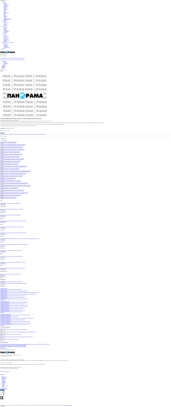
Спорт (5, 17)
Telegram (9, 130)
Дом (4, 35)
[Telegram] (3, 133)
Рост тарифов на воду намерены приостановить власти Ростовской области (11, 226)
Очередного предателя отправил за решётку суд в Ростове (9, 164)
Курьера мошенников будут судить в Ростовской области (9, 188)
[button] (4, 61)
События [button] (3, 2)
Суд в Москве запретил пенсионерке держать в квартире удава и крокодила (11, 308)
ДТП (4, 23)
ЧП (4, 21)
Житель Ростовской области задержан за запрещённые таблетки (10, 152)
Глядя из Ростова (6, 12)
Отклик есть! (6, 9)
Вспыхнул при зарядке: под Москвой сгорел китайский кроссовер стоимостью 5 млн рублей (14, 305)
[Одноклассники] (1, 133)
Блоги (5, 64)
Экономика (5, 27)
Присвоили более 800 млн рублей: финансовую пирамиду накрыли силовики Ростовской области (15, 171)
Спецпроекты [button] (4, 41)
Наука (5, 15)
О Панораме (2, 348)
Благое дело (6, 39)
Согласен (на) (2, 406)
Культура (5, 7)
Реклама (5, 16)
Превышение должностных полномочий (39, 134)
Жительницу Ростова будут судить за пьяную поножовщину (9, 169)
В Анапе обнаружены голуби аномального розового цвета (9, 316)
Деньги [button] (3, 26)
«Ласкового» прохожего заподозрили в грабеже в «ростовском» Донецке (11, 147)
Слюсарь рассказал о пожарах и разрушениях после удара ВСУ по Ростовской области (13, 283)
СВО (4, 10)
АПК (4, 29)
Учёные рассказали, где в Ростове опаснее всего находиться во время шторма (12, 59)
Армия (5, 11)
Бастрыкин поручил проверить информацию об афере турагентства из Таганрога (12, 262)
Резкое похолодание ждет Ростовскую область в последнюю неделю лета (11, 281)
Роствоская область (5, 134)
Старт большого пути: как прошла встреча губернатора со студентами (11, 250)
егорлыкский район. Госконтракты (19, 134)
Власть (5, 3)
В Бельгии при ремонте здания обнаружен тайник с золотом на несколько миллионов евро (14, 290)
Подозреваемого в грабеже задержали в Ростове (7, 178)
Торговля (5, 32)
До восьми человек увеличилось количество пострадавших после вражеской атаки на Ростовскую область (16, 336)
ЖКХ (5, 14)
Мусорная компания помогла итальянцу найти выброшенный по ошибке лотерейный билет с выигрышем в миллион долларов (19, 292)
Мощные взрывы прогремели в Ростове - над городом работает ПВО (10, 334)
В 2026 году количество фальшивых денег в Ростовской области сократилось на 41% (13, 232)
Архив (3, 49)
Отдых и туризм (6, 38)
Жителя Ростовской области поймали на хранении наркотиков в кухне (11, 154)
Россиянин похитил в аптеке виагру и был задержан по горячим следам (11, 311)
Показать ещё (2, 284)
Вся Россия (5, 62)
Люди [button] (3, 43)
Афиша (3, 386)
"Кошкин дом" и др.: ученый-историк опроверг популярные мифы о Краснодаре (12, 319)
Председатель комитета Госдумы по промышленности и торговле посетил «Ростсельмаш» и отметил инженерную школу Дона (19, 238)
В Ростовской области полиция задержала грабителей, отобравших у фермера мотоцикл (13, 183)
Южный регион (6, 63)
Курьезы (5, 24)
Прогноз (5, 8)
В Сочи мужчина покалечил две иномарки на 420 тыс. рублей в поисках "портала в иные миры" (15, 321)
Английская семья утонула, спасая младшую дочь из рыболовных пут (11, 289)
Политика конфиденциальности (5, 371)
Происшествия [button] (4, 20)
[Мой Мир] (2, 133)
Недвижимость (6, 30)
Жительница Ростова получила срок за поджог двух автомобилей (10, 181)
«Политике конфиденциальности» (67, 405)
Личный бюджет (6, 31)
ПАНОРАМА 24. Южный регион (5, 315)
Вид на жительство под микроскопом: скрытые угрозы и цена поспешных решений (13, 345)
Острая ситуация (6, 4)
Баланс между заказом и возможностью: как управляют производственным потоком (13, 346)
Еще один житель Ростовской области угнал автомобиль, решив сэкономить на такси (13, 166)
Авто (4, 37)
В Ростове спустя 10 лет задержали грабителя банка (8, 142)
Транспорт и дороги (7, 18)
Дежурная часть (6, 22)
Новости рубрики (3, 204)
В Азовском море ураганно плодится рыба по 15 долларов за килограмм (11, 256)
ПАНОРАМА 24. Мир (3, 288)
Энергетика (4, 377)
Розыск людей (6, 25)
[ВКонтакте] (0, 133)
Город (5, 13)
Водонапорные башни (29, 134)
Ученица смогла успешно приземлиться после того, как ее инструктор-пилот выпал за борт (14, 298)
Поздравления (6, 45)
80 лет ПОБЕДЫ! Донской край (9, 42)
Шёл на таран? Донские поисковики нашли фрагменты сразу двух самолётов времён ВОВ (14, 244)
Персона (5, 44)
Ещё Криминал (4, 140)
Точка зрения (6, 46)
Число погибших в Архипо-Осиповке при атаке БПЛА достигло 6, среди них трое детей (13, 324)
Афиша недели (6, 36)
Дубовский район (11, 134)
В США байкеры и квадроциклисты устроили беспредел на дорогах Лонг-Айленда (13, 295)
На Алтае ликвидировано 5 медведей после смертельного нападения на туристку (12, 303)
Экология (5, 40)
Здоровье (5, 34)
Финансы (5, 28)
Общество (3, 66)
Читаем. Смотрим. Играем (8, 19)
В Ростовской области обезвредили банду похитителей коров (9, 157)
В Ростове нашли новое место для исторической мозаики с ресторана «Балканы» (12, 268)
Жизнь (3, 383)
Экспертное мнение (7, 47)
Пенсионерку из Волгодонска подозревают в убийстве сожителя (10, 195)
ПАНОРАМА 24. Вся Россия (4, 301)
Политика (5, 5)
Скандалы (3, 384)
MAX (6, 130)
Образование (6, 6)
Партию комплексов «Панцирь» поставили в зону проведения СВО (10, 203)
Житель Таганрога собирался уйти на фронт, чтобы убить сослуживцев (11, 176)
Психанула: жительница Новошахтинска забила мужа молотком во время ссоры (12, 145)
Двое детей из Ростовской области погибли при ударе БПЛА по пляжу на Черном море (13, 329)
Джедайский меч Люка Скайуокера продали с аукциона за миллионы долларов (12, 297)
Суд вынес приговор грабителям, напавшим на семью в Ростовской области (12, 159)
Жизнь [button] (3, 33)
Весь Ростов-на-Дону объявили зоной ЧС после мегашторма (9, 339)
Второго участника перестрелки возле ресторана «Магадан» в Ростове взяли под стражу (13, 193)
